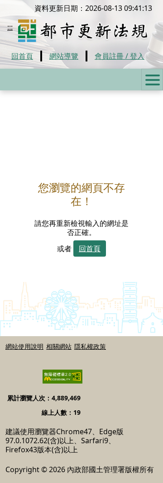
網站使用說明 (24, 346)
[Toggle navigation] (152, 79)
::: (10, 27)
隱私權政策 (90, 346)
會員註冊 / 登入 (119, 56)
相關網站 (59, 346)
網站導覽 (63, 56)
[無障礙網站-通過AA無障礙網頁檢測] (57, 380)
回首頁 (22, 56)
